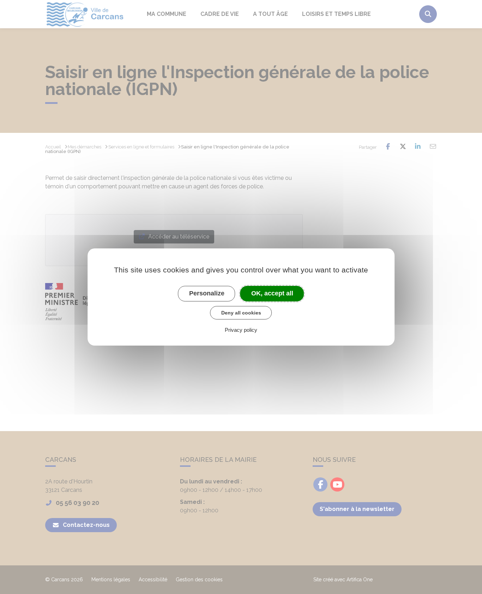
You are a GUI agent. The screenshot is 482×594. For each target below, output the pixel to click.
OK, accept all (272, 293)
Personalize (206, 293)
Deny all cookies (241, 313)
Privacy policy (241, 330)
